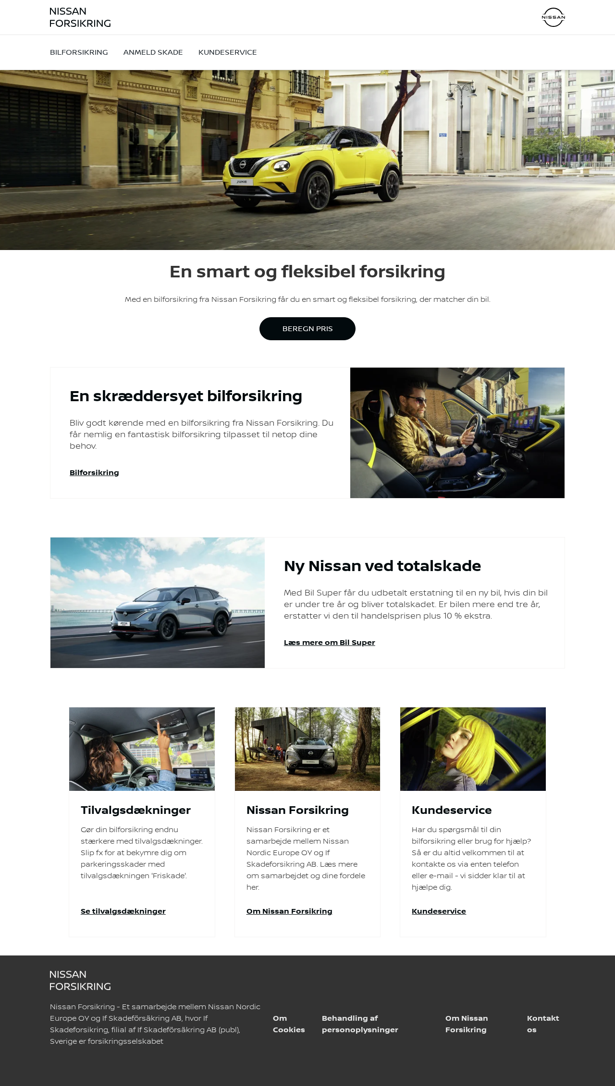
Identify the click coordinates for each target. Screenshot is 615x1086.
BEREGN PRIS (308, 328)
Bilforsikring (79, 52)
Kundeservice (227, 52)
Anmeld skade (153, 52)
